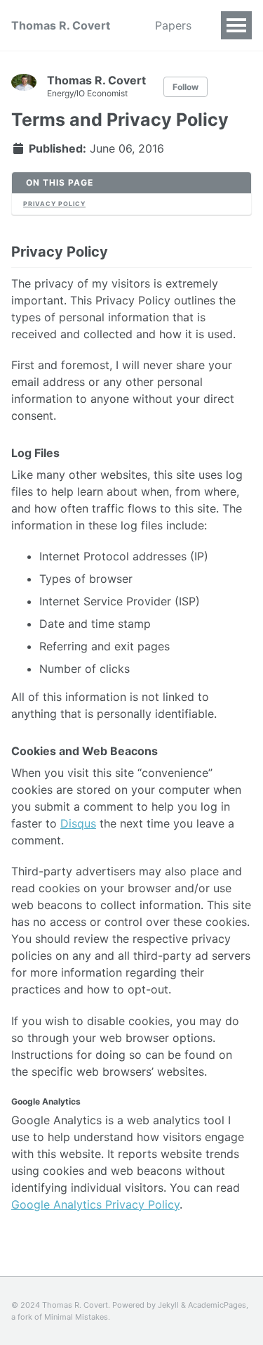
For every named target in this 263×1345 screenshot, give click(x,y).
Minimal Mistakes (76, 1317)
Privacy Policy (54, 203)
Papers (173, 25)
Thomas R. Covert (60, 25)
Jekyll (168, 1305)
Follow (185, 87)
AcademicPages (217, 1305)
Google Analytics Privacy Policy (95, 1204)
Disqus (78, 823)
